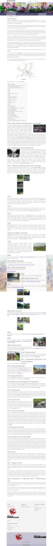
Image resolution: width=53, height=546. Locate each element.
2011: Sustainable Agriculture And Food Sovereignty (17, 107)
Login (26, 540)
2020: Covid (10, 118)
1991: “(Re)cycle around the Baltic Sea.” (14, 86)
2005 (9, 101)
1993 (9, 88)
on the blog (14, 408)
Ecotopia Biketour (11, 16)
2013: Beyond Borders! (12, 110)
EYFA (29, 26)
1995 (9, 91)
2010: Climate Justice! (12, 106)
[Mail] (11, 1)
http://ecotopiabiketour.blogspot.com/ (33, 314)
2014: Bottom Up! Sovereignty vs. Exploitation (16, 111)
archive (8, 50)
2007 (9, 103)
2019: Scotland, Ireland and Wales (14, 116)
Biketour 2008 (26, 341)
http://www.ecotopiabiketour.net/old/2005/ (17, 287)
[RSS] (14, 1)
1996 (9, 92)
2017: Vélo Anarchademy (12, 114)
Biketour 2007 (9, 335)
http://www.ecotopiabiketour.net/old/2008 (14, 341)
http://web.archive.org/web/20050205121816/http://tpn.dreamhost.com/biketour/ (21, 264)
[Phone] (12, 1)
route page (10, 424)
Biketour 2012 (20, 373)
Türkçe (36, 20)
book (30, 34)
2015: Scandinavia (11, 112)
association (19, 53)
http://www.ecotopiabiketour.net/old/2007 (36, 334)
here (23, 81)
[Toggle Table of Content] (25, 84)
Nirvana (26, 542)
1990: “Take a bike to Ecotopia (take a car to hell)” (15, 85)
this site (38, 387)
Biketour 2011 (24, 363)
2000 (9, 95)
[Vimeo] (9, 1)
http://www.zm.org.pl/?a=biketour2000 (26, 256)
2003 (9, 98)
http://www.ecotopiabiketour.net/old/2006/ (17, 314)
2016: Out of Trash (11, 113)
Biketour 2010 (38, 356)
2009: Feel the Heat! (12, 105)
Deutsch (33, 20)
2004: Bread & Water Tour (13, 100)
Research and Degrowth (24, 369)
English (30, 20)
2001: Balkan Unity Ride (12, 96)
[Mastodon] (7, 1)
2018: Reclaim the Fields (12, 115)
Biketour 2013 (27, 378)
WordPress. (29, 542)
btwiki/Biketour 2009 (38, 348)
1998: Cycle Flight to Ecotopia (13, 93)
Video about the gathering (11, 271)
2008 (9, 104)
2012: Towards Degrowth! (13, 109)
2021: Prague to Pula (12, 119)
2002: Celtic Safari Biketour (13, 97)
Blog (43, 423)
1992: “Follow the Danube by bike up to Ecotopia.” (16, 87)
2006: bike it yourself (12, 102)
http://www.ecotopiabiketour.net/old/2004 (33, 281)
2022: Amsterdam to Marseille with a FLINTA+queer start (17, 120)
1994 (9, 89)
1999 (9, 94)
